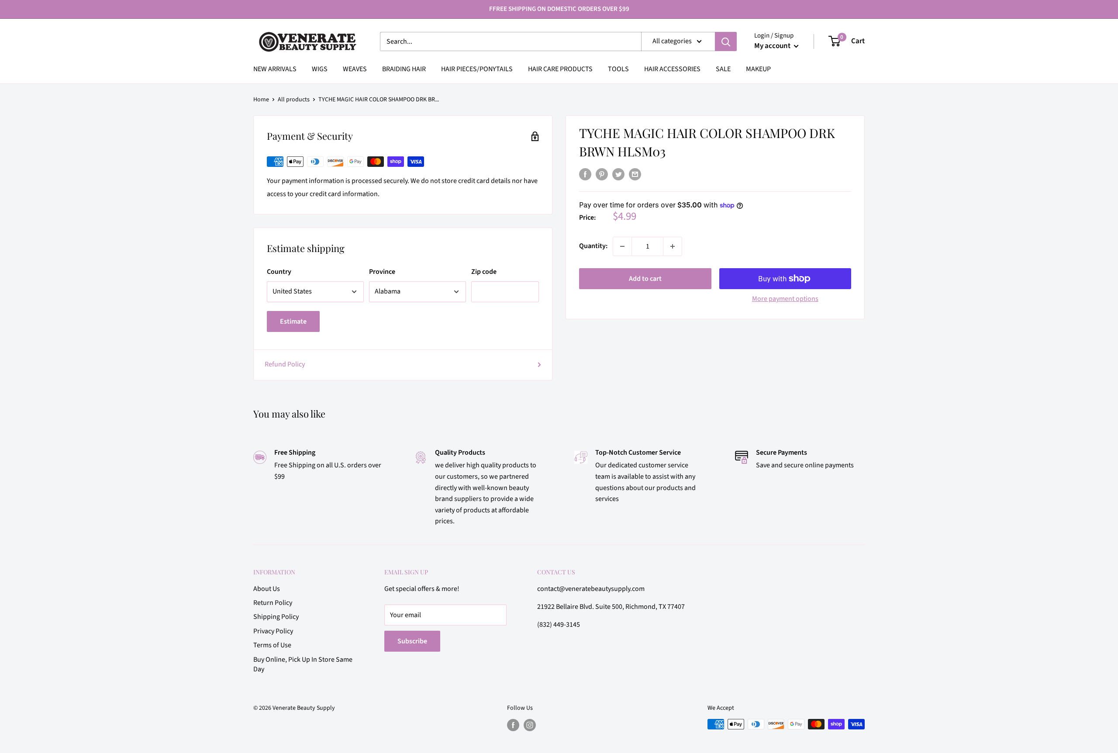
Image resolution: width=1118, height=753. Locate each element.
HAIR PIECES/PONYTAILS (477, 69)
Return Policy (272, 603)
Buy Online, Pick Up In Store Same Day (302, 664)
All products (294, 99)
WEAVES (355, 69)
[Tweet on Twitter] (618, 174)
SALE (723, 69)
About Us (266, 589)
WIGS (320, 69)
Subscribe (412, 641)
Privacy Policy (273, 631)
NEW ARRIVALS (275, 69)
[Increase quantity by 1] (672, 246)
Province (382, 271)
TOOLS (618, 69)
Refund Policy (285, 364)
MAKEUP (758, 69)
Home (261, 99)
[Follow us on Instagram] (530, 725)
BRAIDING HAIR (404, 69)
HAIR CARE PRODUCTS (560, 69)
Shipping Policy (276, 617)
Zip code (484, 271)
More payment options (785, 299)
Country (279, 271)
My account (773, 46)
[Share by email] (635, 174)
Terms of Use (272, 645)
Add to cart (645, 278)
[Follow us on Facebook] (513, 725)
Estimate (293, 321)
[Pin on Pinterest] (602, 174)
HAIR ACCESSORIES (672, 69)
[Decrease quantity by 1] (622, 246)
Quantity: (593, 246)
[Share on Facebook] (585, 174)
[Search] (726, 41)
